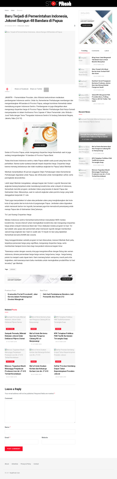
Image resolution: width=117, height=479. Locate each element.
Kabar (13, 10)
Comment (8, 398)
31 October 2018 (11, 341)
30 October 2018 (60, 341)
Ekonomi (19, 10)
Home (7, 10)
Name (8, 427)
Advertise (15, 464)
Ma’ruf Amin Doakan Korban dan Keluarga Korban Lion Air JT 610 (38, 368)
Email (8, 437)
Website (45, 437)
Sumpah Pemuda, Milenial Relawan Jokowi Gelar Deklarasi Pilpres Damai (15, 336)
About (7, 464)
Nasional (10, 329)
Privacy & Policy (26, 464)
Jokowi (12, 269)
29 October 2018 (10, 26)
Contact (36, 464)
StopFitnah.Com (15, 473)
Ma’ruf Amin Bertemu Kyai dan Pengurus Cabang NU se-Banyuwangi (101, 149)
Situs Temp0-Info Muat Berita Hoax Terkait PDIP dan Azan (101, 71)
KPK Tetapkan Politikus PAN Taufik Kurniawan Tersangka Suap (63, 336)
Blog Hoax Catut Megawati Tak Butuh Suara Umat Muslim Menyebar (101, 59)
